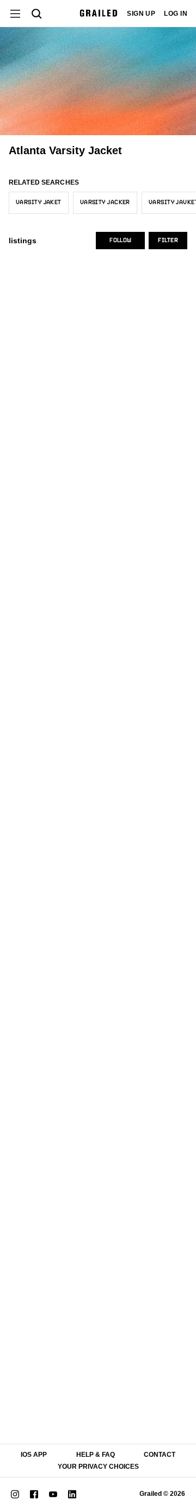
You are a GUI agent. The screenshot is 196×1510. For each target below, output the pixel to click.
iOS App (34, 1454)
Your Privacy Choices (98, 1466)
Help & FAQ (95, 1454)
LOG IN (175, 13)
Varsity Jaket (39, 202)
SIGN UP (141, 13)
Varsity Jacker (105, 202)
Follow (120, 240)
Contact (159, 1454)
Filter (168, 240)
